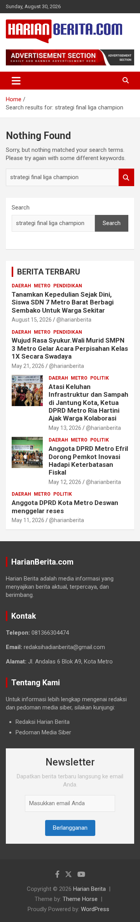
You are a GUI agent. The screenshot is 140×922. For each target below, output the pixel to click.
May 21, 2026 (28, 366)
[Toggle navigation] (16, 81)
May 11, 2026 (28, 520)
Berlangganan (70, 827)
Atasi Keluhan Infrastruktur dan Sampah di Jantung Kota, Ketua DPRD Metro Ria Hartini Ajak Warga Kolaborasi (88, 402)
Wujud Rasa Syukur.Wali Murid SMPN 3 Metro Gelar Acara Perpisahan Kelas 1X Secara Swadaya (70, 348)
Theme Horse (80, 899)
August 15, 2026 (32, 320)
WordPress (95, 909)
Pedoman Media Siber (43, 732)
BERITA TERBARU (48, 271)
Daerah (21, 286)
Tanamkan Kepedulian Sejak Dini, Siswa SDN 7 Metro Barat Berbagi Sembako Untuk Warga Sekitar (63, 302)
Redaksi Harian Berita (43, 721)
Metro (42, 286)
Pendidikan (67, 286)
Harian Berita (89, 888)
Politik (99, 378)
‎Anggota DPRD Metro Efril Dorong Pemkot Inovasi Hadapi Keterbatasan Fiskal (88, 460)
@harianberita (73, 320)
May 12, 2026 (65, 482)
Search (126, 177)
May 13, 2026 (65, 428)
